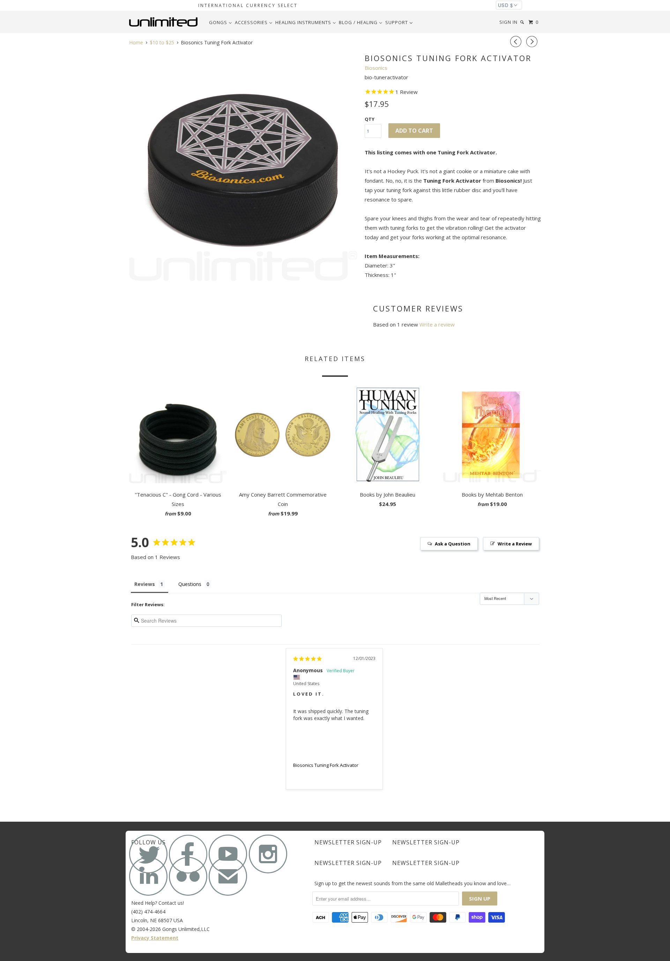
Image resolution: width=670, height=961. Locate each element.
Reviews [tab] (144, 584)
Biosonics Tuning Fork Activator (325, 765)
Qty (369, 119)
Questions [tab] (189, 584)
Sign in (508, 22)
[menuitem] (220, 22)
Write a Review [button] (515, 544)
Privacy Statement (154, 937)
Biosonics (376, 67)
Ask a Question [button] (452, 544)
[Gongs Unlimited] (165, 22)
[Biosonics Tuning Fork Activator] (243, 166)
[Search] (523, 22)
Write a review (437, 324)
